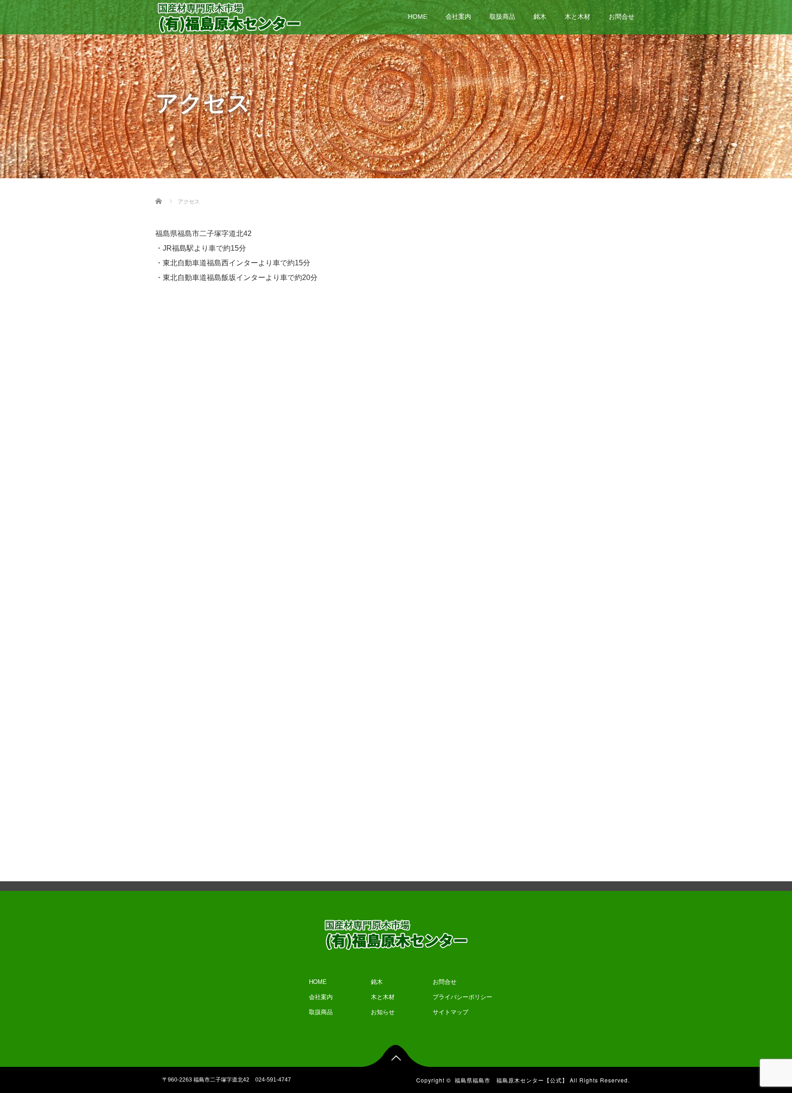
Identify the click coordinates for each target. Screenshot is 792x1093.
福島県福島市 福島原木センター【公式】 (511, 1080)
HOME (417, 16)
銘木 (540, 16)
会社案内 (458, 16)
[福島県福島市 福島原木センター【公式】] (229, 16)
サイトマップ (450, 1012)
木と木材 (577, 16)
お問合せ (621, 16)
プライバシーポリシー (462, 997)
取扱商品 (502, 16)
